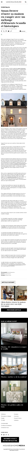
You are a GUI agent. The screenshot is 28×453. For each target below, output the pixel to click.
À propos (16, 414)
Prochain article (14, 310)
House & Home (17, 418)
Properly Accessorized (19, 163)
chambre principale (11, 176)
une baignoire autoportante (15, 264)
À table (2, 418)
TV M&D (3, 420)
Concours (16, 416)
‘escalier (4, 226)
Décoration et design (6, 416)
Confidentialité (4, 423)
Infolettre (16, 420)
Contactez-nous (5, 427)
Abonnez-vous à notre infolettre (10, 439)
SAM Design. (13, 58)
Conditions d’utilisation (6, 425)
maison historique (21, 68)
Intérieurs (3, 414)
